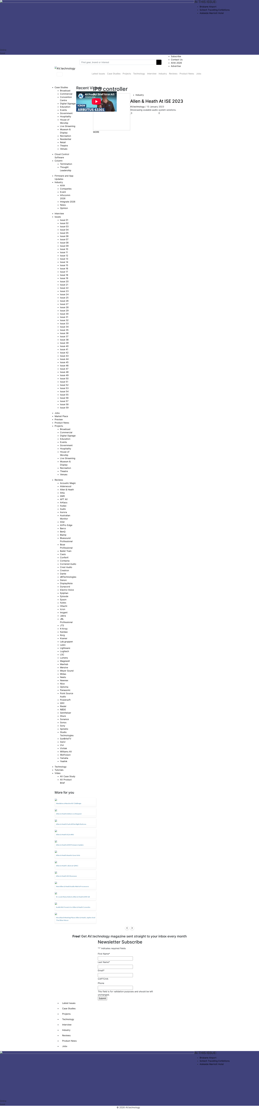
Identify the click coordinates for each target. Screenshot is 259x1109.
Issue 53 (64, 388)
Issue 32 (64, 320)
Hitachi (63, 606)
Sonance (64, 719)
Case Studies (113, 73)
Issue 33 (64, 323)
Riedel (63, 706)
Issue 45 (64, 362)
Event (63, 192)
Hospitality (65, 116)
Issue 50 (64, 378)
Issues (58, 216)
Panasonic (65, 690)
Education (65, 106)
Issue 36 (64, 333)
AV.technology (137, 106)
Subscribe (176, 56)
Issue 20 (64, 281)
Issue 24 (64, 294)
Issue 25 (64, 297)
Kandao (64, 632)
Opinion (64, 208)
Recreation (65, 136)
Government (66, 113)
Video (58, 773)
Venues (63, 148)
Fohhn (63, 602)
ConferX (64, 557)
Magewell (65, 661)
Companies (65, 188)
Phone (101, 983)
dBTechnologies (68, 577)
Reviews (173, 73)
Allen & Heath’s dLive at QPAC (67, 866)
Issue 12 (64, 255)
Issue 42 (64, 352)
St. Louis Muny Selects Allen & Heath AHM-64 (73, 897)
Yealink (63, 761)
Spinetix (64, 729)
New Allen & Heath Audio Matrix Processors (72, 886)
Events (63, 110)
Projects (127, 73)
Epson (63, 599)
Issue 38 (64, 339)
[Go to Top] (141, 1107)
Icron (62, 609)
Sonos (63, 722)
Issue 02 (64, 223)
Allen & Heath (67, 489)
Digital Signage (68, 103)
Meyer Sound (67, 670)
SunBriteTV (65, 738)
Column (58, 160)
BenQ (62, 531)
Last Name (104, 962)
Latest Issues (98, 73)
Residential (65, 139)
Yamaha (64, 758)
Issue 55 (64, 394)
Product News (187, 73)
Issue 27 (64, 304)
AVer (62, 522)
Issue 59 (64, 407)
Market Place (61, 416)
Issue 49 (64, 375)
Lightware (65, 648)
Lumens (64, 657)
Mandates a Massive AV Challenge (68, 803)
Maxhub (64, 664)
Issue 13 (64, 258)
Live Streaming (67, 126)
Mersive (64, 667)
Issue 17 (64, 271)
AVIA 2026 (176, 62)
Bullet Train (65, 551)
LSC (62, 654)
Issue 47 (64, 368)
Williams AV (66, 751)
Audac (63, 505)
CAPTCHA (103, 978)
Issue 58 (64, 404)
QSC (62, 703)
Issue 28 (64, 307)
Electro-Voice (67, 589)
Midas (63, 674)
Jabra (63, 615)
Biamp (63, 534)
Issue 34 (64, 326)
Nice (62, 683)
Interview (151, 73)
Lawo (63, 644)
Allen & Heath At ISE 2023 (156, 101)
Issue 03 (64, 226)
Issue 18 (64, 275)
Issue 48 (64, 372)
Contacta (64, 560)
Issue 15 (64, 265)
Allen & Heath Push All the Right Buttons (71, 824)
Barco (63, 528)
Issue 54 (64, 391)
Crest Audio (66, 567)
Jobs (198, 73)
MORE (96, 132)
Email (101, 970)
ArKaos (63, 502)
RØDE (63, 709)
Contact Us (177, 59)
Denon (63, 580)
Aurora (63, 512)
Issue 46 (64, 365)
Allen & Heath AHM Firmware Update (70, 845)
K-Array (64, 628)
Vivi (62, 745)
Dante (63, 573)
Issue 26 (64, 300)
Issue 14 (64, 262)
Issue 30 (64, 313)
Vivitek (63, 748)
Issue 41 (64, 349)
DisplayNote (66, 583)
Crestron (64, 570)
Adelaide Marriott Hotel (212, 13)
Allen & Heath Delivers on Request (69, 814)
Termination (66, 164)
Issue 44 (64, 359)
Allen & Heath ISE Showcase (66, 876)
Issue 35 (64, 330)
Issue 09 (64, 245)
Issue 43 (64, 355)
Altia (62, 492)
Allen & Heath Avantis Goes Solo (68, 855)
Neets (63, 677)
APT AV (64, 499)
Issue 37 (64, 336)
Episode (64, 596)
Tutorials (59, 770)
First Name (104, 953)
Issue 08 (64, 242)
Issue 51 (64, 381)
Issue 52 (64, 385)
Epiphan (64, 593)
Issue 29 (64, 310)
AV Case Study (67, 776)
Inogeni (63, 612)
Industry (163, 73)
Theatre (64, 145)
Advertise (176, 66)
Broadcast (65, 90)
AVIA (62, 185)
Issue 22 (64, 288)
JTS (62, 625)
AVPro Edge (66, 525)
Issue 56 (64, 398)
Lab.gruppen (66, 641)
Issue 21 (64, 284)
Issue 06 (64, 236)
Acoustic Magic (68, 483)
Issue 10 (64, 249)
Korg (62, 635)
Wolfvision (65, 754)
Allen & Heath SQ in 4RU (65, 835)
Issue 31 (64, 317)
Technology (139, 73)
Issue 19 (64, 278)
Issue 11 (64, 252)
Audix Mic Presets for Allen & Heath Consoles (73, 907)
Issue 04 (64, 229)
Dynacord (65, 586)
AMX (62, 496)
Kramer (63, 638)
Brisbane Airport (208, 6)
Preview (59, 419)
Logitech (64, 651)
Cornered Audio (68, 564)
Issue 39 (64, 343)
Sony (62, 725)
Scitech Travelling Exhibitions (215, 9)
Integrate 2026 (67, 201)
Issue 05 (64, 233)
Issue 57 (64, 401)
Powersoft (65, 699)
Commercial (66, 93)
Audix (63, 509)
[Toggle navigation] (59, 74)
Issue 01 (64, 220)
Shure (63, 716)
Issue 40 (64, 346)
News (63, 205)
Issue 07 (64, 239)
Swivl (62, 742)
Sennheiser (65, 712)
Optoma (64, 687)
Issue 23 (64, 291)
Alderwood (65, 486)
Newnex (64, 680)
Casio (63, 554)
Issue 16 (64, 268)
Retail (63, 142)
